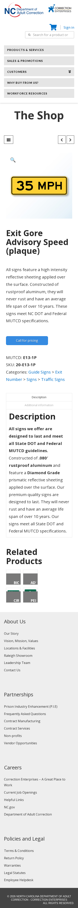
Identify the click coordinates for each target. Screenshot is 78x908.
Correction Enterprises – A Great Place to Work (34, 782)
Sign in (69, 27)
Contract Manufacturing (22, 721)
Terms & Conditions (19, 851)
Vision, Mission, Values (21, 641)
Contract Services (17, 728)
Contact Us (12, 670)
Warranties (12, 865)
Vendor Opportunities (20, 743)
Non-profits (13, 736)
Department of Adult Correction (28, 814)
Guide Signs (39, 372)
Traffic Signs (53, 379)
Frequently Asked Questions (25, 714)
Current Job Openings (20, 792)
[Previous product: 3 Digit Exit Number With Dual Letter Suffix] (62, 139)
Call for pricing (27, 340)
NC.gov (9, 807)
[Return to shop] (8, 139)
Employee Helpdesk (18, 880)
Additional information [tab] (39, 405)
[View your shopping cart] (53, 27)
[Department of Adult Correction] (26, 12)
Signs (32, 379)
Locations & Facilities (19, 648)
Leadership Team (17, 663)
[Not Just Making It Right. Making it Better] (59, 7)
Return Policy (14, 858)
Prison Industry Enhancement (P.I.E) (30, 706)
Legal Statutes (15, 873)
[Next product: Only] (70, 139)
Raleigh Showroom (18, 655)
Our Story (11, 633)
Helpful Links (14, 800)
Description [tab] (39, 397)
